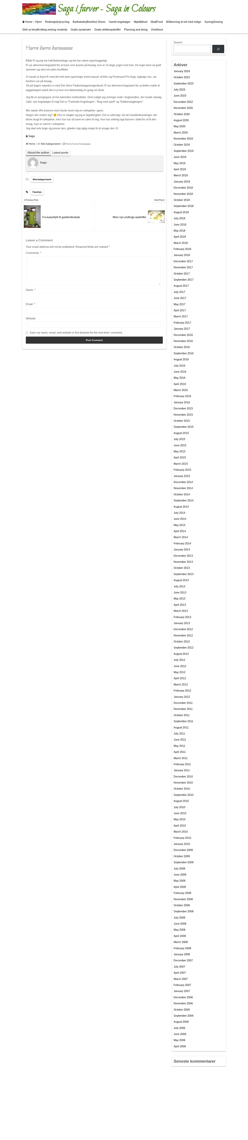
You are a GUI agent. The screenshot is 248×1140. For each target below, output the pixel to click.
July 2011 (179, 733)
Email (30, 304)
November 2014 (183, 488)
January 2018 (182, 255)
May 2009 (179, 880)
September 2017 (184, 279)
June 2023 (180, 95)
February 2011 (182, 764)
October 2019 (182, 144)
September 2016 (184, 353)
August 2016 (181, 359)
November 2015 (183, 414)
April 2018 (180, 236)
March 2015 (181, 463)
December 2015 (183, 408)
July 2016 (179, 365)
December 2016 (183, 335)
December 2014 (183, 482)
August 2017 (181, 285)
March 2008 (181, 942)
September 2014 (184, 500)
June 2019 (180, 157)
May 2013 (179, 598)
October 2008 (182, 905)
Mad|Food (157, 21)
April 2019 (180, 169)
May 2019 (179, 163)
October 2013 (182, 567)
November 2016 (183, 341)
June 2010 (180, 813)
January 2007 (182, 991)
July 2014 (179, 512)
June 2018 (180, 224)
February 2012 (182, 690)
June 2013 (180, 592)
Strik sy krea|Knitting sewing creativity (44, 29)
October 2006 (182, 1009)
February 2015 (182, 469)
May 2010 (179, 819)
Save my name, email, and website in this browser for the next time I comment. (76, 332)
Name (30, 290)
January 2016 (182, 402)
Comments (33, 252)
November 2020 (183, 108)
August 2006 (181, 1021)
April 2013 (180, 604)
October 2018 (182, 200)
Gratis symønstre (81, 29)
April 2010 (180, 825)
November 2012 (183, 635)
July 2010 (179, 807)
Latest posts (60, 152)
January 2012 (182, 696)
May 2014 (179, 525)
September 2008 (184, 911)
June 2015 (180, 445)
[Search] (218, 49)
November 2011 (183, 709)
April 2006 (180, 1046)
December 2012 (183, 629)
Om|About (157, 29)
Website (31, 318)
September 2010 (184, 794)
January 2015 (182, 476)
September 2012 (184, 647)
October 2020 (182, 114)
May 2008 (179, 929)
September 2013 (184, 574)
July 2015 (179, 439)
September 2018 (184, 206)
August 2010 (181, 801)
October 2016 (182, 347)
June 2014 (180, 518)
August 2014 (181, 506)
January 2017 (182, 328)
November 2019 (183, 138)
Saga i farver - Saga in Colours (106, 9)
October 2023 (182, 77)
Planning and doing (136, 29)
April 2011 (180, 752)
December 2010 (183, 776)
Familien (37, 192)
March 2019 (181, 175)
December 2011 (183, 702)
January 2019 (182, 181)
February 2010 (182, 837)
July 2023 (179, 89)
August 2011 (181, 727)
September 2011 (183, 721)
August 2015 (181, 433)
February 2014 (182, 543)
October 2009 (182, 856)
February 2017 (182, 322)
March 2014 (181, 537)
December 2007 (183, 960)
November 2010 (183, 782)
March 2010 (181, 831)
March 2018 (181, 243)
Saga (31, 136)
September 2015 (184, 426)
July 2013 (179, 586)
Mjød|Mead (140, 21)
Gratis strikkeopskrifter (107, 29)
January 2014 (182, 549)
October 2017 (182, 273)
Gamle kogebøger (119, 21)
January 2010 (182, 844)
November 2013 (183, 561)
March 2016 (181, 390)
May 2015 (179, 451)
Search (178, 42)
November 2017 (183, 267)
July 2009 (179, 868)
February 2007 (182, 985)
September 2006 (184, 1015)
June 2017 (180, 298)
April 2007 (180, 972)
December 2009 (183, 850)
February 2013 (182, 617)
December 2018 (183, 187)
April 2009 (180, 887)
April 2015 (180, 457)
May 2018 (179, 230)
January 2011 (182, 770)
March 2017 (181, 316)
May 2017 (179, 304)
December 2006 (183, 997)
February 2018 (182, 249)
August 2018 (181, 212)
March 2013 (181, 610)
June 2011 (180, 739)
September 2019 (184, 150)
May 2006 (179, 1040)
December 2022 (183, 101)
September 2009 (184, 862)
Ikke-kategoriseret (42, 179)
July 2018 (179, 218)
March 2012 (181, 684)
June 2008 (180, 923)
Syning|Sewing (213, 21)
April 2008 (180, 936)
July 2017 (179, 292)
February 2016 (182, 396)
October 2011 (182, 715)
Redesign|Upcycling (57, 21)
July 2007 (179, 966)
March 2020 (181, 132)
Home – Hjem (33, 21)
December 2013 (183, 555)
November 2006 (183, 1003)
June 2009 (180, 874)
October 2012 (182, 641)
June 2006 (180, 1034)
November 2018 (183, 193)
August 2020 (181, 120)
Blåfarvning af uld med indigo (183, 21)
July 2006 (179, 1028)
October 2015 (182, 420)
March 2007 (181, 979)
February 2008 (182, 948)
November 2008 (183, 899)
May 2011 (179, 745)
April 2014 (180, 531)
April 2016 (180, 384)
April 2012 (180, 678)
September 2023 (184, 83)
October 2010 (182, 788)
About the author (38, 152)
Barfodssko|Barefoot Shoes (89, 21)
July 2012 (179, 659)
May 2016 (179, 377)
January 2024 (182, 71)
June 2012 (180, 666)
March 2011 (181, 758)
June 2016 (180, 371)
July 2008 (179, 917)
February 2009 (182, 893)
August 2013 (181, 580)
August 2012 (181, 653)
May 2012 (179, 672)
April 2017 (180, 310)
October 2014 (182, 494)
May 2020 (179, 126)
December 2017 (183, 261)
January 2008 (182, 954)
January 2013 (182, 623)
